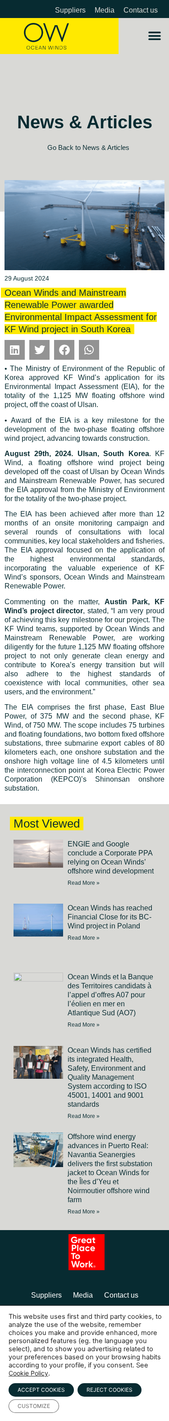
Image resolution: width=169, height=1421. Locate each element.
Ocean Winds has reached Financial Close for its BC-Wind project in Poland (110, 917)
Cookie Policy (28, 1373)
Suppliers (70, 10)
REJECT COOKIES (109, 1389)
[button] (154, 36)
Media (104, 10)
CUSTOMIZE (34, 1406)
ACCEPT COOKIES (41, 1389)
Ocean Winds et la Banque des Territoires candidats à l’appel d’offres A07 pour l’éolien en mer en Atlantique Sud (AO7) (110, 995)
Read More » (84, 883)
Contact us (140, 10)
